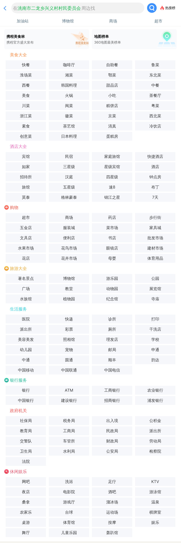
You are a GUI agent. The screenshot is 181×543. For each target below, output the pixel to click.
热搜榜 (170, 8)
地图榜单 (107, 39)
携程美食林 (20, 39)
